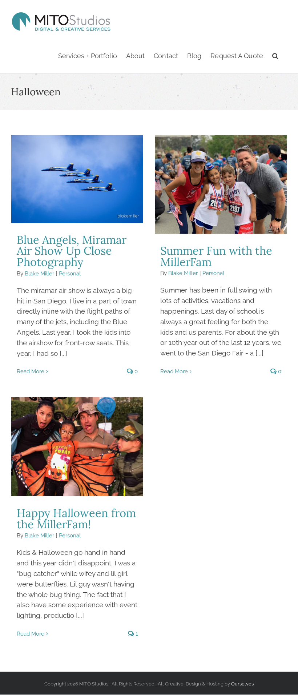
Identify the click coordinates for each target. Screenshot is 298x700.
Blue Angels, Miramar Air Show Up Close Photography (77, 179)
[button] (275, 56)
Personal (70, 273)
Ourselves (242, 684)
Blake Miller (39, 273)
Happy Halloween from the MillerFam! (77, 447)
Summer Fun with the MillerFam (220, 184)
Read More (30, 371)
